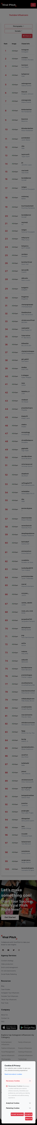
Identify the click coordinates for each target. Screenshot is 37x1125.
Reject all (29, 1118)
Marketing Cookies (12, 1108)
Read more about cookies (13, 1074)
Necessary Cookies (13, 1081)
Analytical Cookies (12, 1103)
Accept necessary (17, 1114)
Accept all (28, 1114)
